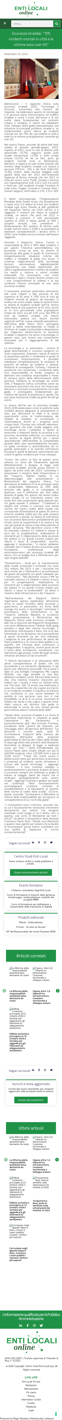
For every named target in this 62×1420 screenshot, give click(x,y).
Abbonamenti (31, 1388)
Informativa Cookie (31, 1399)
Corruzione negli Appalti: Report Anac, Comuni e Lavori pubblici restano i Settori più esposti (18, 1254)
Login (31, 1410)
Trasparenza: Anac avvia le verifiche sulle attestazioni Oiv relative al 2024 (41, 1205)
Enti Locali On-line (31, 1381)
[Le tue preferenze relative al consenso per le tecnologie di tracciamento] (56, 1414)
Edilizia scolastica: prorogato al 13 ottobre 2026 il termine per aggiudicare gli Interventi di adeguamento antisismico (19, 1042)
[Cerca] (56, 23)
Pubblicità (31, 1406)
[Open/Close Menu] (5, 23)
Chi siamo (31, 1392)
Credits (31, 1403)
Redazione (31, 1385)
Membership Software (42, 1418)
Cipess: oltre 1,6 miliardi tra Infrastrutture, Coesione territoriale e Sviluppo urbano (41, 997)
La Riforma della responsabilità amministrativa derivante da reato (18, 995)
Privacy (31, 1395)
